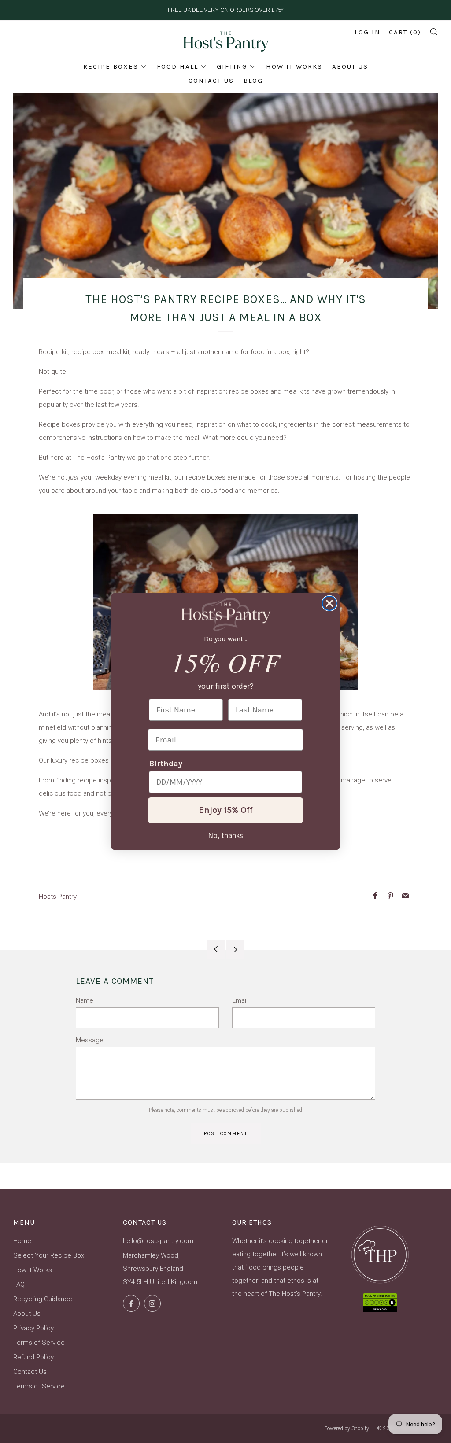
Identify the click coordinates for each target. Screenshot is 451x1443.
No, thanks (225, 835)
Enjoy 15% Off (226, 810)
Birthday (165, 763)
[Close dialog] (329, 603)
